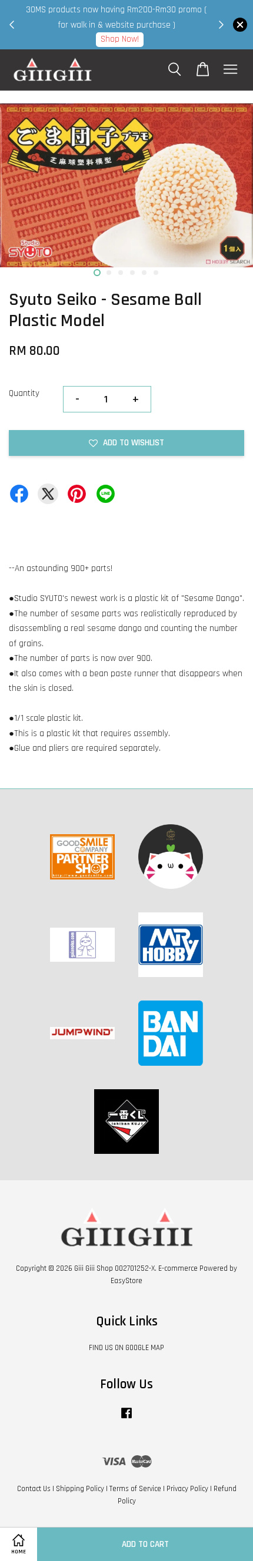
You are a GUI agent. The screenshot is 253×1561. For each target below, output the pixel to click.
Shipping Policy (80, 1488)
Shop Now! (120, 39)
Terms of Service (135, 1488)
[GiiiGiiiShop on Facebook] (126, 1419)
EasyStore (126, 1280)
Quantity (24, 393)
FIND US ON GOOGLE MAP (126, 1347)
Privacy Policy (187, 1488)
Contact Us (34, 1488)
